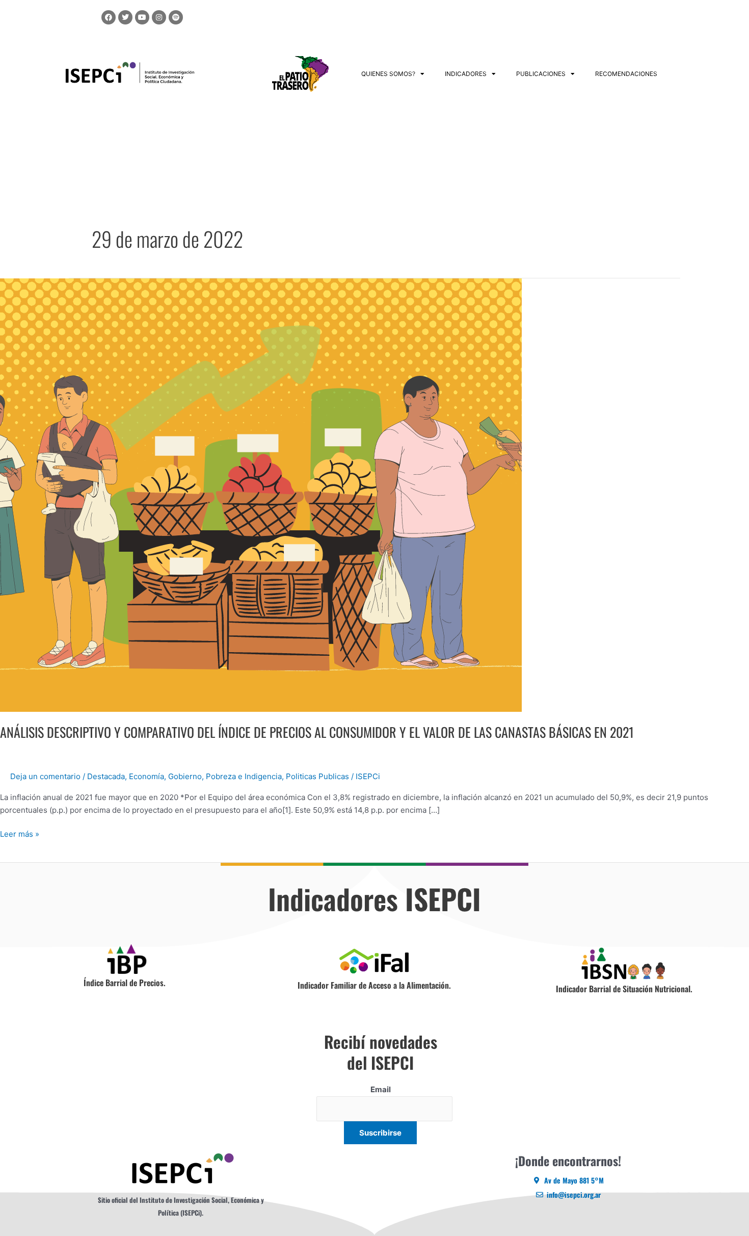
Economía (146, 776)
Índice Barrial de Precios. (125, 982)
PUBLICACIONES (541, 74)
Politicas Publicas (317, 776)
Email (380, 1089)
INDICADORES (466, 74)
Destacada (106, 776)
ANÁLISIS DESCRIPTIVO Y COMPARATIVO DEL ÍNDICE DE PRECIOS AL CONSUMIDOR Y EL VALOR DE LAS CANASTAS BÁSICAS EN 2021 (317, 732)
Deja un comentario (45, 776)
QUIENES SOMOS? (388, 74)
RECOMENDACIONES (626, 74)
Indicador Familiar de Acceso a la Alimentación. (374, 985)
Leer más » (19, 833)
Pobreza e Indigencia (244, 776)
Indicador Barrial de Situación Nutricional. (624, 989)
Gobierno (185, 776)
